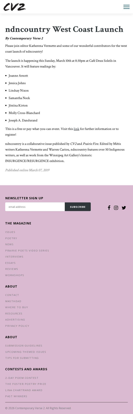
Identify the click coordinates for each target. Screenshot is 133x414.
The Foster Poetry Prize (25, 384)
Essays (10, 262)
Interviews (14, 256)
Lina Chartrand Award (23, 390)
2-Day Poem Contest (21, 377)
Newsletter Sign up (24, 198)
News (9, 244)
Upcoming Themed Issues (25, 351)
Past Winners (16, 396)
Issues (10, 232)
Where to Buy (16, 307)
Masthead (13, 301)
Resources (14, 313)
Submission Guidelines (23, 345)
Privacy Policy (17, 325)
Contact (12, 295)
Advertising (15, 319)
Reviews (11, 269)
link (76, 129)
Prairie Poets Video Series (27, 250)
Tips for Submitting (22, 358)
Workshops (14, 275)
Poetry (11, 238)
